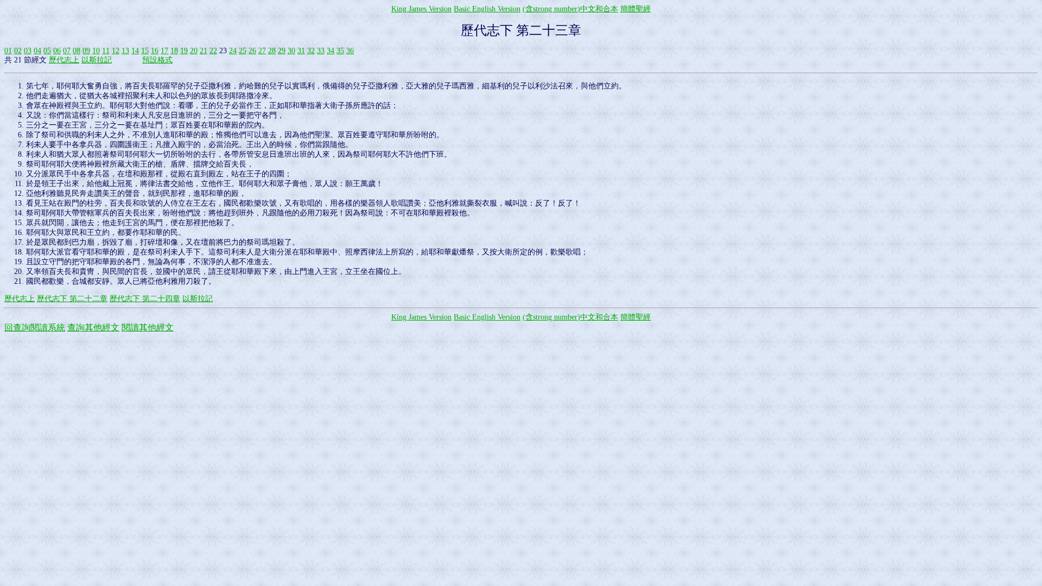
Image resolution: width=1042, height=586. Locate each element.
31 (301, 51)
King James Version (421, 9)
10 (96, 51)
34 (330, 51)
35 (340, 51)
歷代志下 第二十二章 (72, 299)
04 (37, 51)
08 (76, 51)
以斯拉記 (96, 60)
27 (262, 51)
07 (67, 51)
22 (213, 51)
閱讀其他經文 (148, 327)
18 (174, 51)
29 (281, 51)
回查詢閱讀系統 (34, 327)
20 (194, 51)
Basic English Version (487, 9)
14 (135, 51)
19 (184, 51)
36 (350, 51)
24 (233, 51)
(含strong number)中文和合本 (570, 9)
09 (86, 51)
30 (291, 51)
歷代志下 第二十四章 (145, 299)
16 (154, 51)
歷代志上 (64, 60)
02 (18, 51)
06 (57, 51)
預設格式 (157, 60)
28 (272, 51)
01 (8, 51)
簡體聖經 (635, 9)
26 (252, 51)
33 (321, 51)
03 (27, 51)
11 (106, 51)
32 (311, 51)
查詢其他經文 (93, 327)
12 (115, 51)
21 (203, 51)
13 (125, 51)
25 (242, 51)
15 (145, 51)
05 (47, 51)
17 (164, 51)
